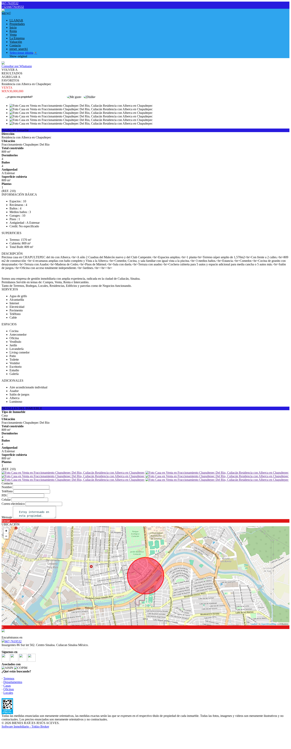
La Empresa (17, 38)
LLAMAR (16, 20)
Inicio (13, 27)
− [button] (6, 536)
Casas (7, 685)
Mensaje (7, 517)
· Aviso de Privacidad (15, 648)
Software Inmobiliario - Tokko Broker (25, 726)
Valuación (16, 41)
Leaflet (254, 623)
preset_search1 (19, 49)
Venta (13, 34)
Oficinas (8, 689)
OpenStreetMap (268, 623)
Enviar (6, 520)
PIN (4, 495)
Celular (6, 499)
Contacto (15, 45)
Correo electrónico (13, 503)
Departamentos (12, 682)
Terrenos (8, 678)
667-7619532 (13, 641)
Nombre (7, 487)
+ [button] (6, 531)
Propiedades (17, 24)
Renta (13, 31)
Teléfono (7, 491)
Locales (8, 692)
